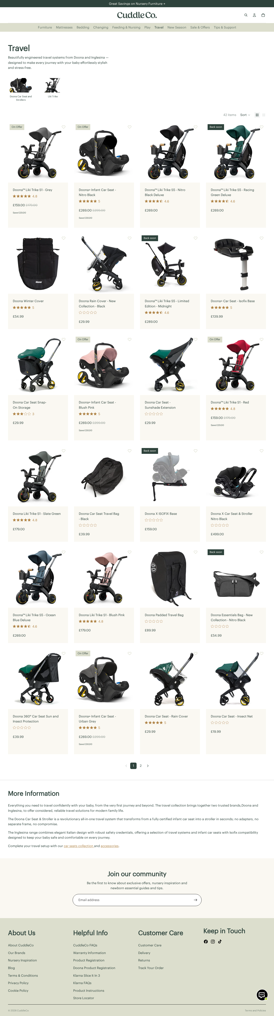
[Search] (246, 15)
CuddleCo (23, 1010)
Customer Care (149, 945)
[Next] (147, 765)
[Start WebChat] (262, 995)
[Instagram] (212, 941)
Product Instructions (88, 991)
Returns (144, 960)
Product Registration (89, 960)
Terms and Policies (255, 1010)
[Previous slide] (14, 152)
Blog (11, 968)
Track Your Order (151, 968)
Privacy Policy (18, 983)
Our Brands (16, 953)
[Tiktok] (219, 941)
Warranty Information (89, 953)
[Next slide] (261, 90)
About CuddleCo (21, 945)
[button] (245, 115)
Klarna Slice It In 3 (86, 975)
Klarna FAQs (82, 983)
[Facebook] (205, 941)
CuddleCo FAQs (85, 945)
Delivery (144, 953)
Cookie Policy (18, 991)
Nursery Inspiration (22, 960)
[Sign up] (195, 900)
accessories (110, 846)
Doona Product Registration (94, 968)
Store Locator (83, 998)
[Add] (61, 176)
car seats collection (79, 846)
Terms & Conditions (23, 975)
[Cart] (263, 15)
